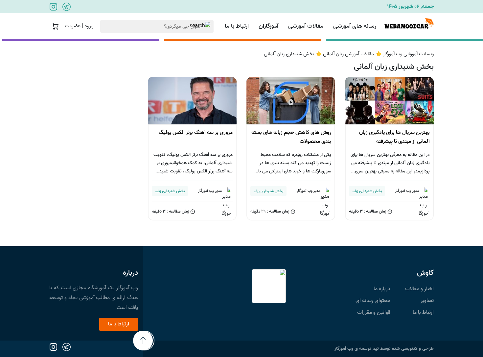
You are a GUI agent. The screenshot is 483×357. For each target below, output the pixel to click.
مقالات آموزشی (305, 26)
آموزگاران (268, 26)
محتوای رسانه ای (373, 300)
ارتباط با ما (237, 26)
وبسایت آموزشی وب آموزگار (408, 54)
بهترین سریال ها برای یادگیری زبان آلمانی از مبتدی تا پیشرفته (394, 137)
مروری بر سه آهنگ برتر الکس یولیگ (196, 132)
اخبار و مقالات (419, 289)
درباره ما (382, 289)
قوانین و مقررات (373, 312)
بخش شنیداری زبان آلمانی (289, 54)
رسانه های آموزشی (354, 26)
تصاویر (427, 300)
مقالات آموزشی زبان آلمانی (349, 54)
